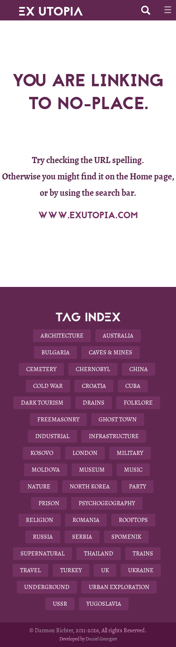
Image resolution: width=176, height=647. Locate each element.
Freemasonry (58, 419)
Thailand (98, 553)
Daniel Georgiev (101, 639)
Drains (93, 402)
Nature (38, 486)
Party (137, 486)
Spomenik (126, 537)
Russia (43, 537)
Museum (92, 470)
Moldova (46, 470)
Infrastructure (114, 436)
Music (133, 470)
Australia (118, 335)
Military (130, 453)
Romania (85, 520)
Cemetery (41, 369)
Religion (39, 520)
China (138, 369)
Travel (30, 570)
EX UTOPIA (50, 8)
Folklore (138, 402)
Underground (47, 587)
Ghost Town (118, 419)
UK (105, 570)
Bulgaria (55, 352)
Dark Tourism (42, 402)
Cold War (48, 386)
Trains (143, 553)
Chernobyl (93, 369)
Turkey (71, 570)
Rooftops (133, 520)
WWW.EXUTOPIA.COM (88, 215)
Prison (48, 503)
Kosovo (41, 453)
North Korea (90, 486)
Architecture (62, 335)
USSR (60, 604)
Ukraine (140, 570)
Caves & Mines (110, 352)
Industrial (52, 436)
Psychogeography (107, 503)
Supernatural (42, 553)
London (84, 453)
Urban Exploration (119, 587)
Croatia (94, 386)
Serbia (82, 537)
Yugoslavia (103, 604)
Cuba (132, 386)
